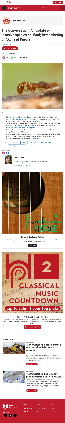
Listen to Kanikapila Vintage (32, 237)
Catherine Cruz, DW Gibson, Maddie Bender (35, 379)
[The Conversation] (6, 20)
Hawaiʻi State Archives (46, 142)
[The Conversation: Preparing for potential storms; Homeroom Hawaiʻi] (14, 377)
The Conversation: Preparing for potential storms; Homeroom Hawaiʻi (43, 375)
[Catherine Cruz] (8, 159)
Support (52, 408)
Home (25, 404)
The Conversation (19, 20)
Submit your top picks (32, 327)
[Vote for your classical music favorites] (32, 282)
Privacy (39, 411)
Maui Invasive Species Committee (23, 119)
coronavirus (20, 145)
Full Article (36, 121)
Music (11, 145)
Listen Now (32, 245)
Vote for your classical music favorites (32, 317)
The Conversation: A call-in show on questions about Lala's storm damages (43, 347)
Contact (39, 404)
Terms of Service (41, 408)
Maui (24, 142)
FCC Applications (54, 411)
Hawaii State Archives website (15, 128)
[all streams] (62, 8)
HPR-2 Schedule (28, 411)
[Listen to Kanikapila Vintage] (32, 203)
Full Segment (30, 128)
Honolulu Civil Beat (12, 130)
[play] (4, 8)
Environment (33, 142)
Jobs (51, 404)
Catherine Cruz (7, 44)
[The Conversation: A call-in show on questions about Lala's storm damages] (14, 348)
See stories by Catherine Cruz (23, 165)
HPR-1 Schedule (28, 408)
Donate (58, 2)
